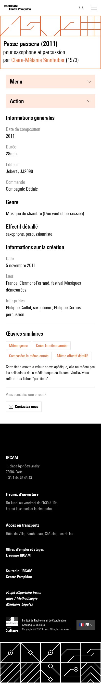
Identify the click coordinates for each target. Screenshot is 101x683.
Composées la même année (29, 356)
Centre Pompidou (19, 576)
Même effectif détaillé (72, 356)
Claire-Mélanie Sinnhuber (38, 60)
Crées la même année (51, 345)
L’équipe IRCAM (18, 555)
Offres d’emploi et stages (25, 549)
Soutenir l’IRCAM (19, 571)
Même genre (18, 345)
